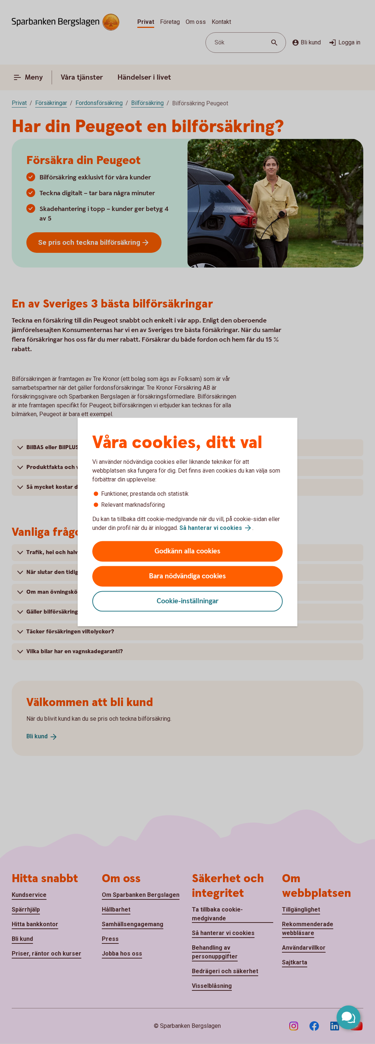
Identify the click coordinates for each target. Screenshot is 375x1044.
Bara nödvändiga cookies (187, 576)
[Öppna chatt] (348, 1017)
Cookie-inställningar (188, 601)
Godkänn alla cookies (187, 551)
